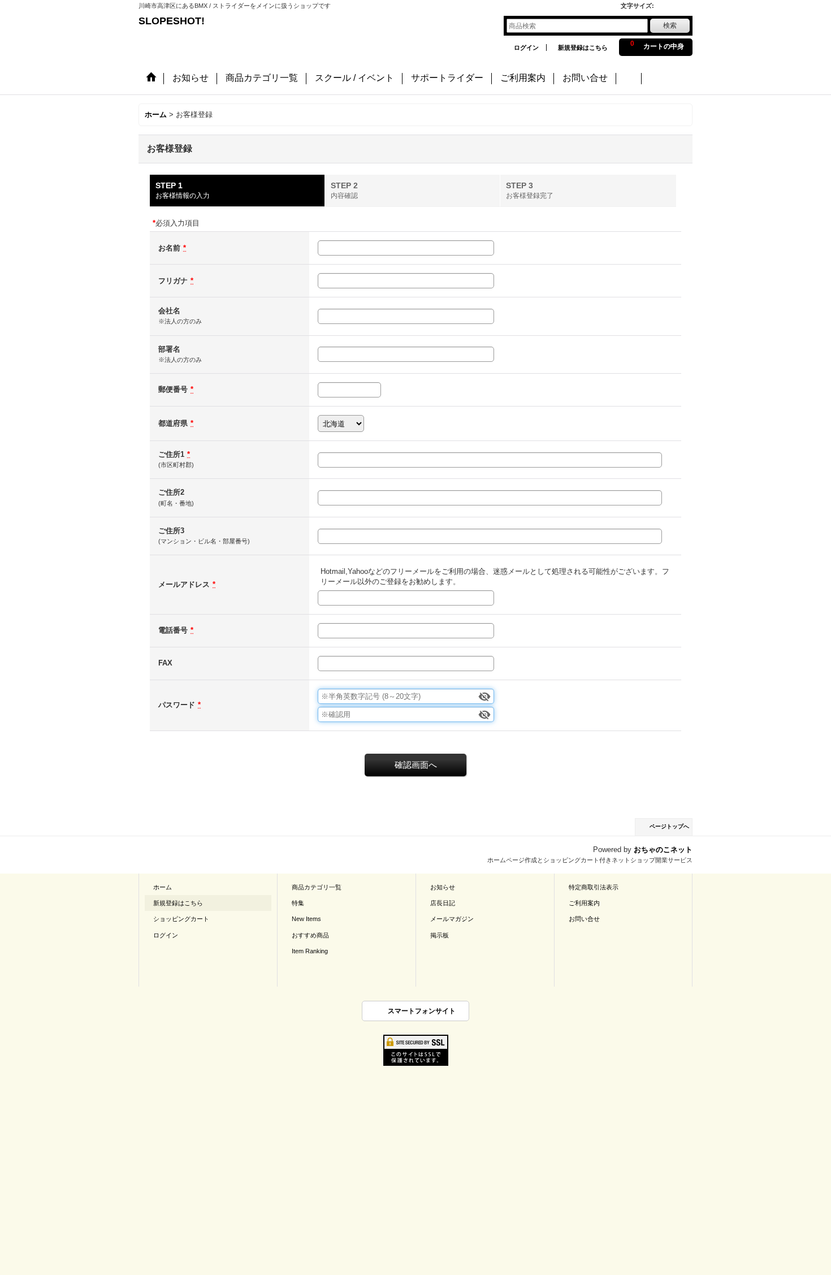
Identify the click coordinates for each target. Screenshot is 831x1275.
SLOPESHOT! (178, 21)
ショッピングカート (181, 918)
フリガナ (173, 280)
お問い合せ (584, 918)
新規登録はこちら (583, 47)
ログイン (526, 47)
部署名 (169, 349)
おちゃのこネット (663, 849)
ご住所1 (171, 454)
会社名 (169, 310)
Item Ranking (310, 951)
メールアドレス (184, 584)
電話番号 (173, 630)
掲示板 (439, 935)
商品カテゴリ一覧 (316, 887)
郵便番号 (173, 389)
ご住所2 (171, 492)
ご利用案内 (584, 903)
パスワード (176, 705)
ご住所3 (171, 530)
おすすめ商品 (310, 935)
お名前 (169, 248)
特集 (298, 903)
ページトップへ (669, 826)
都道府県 (173, 423)
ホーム (162, 887)
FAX (165, 663)
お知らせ (442, 887)
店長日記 (442, 903)
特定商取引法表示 (593, 887)
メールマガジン (452, 918)
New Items (306, 918)
